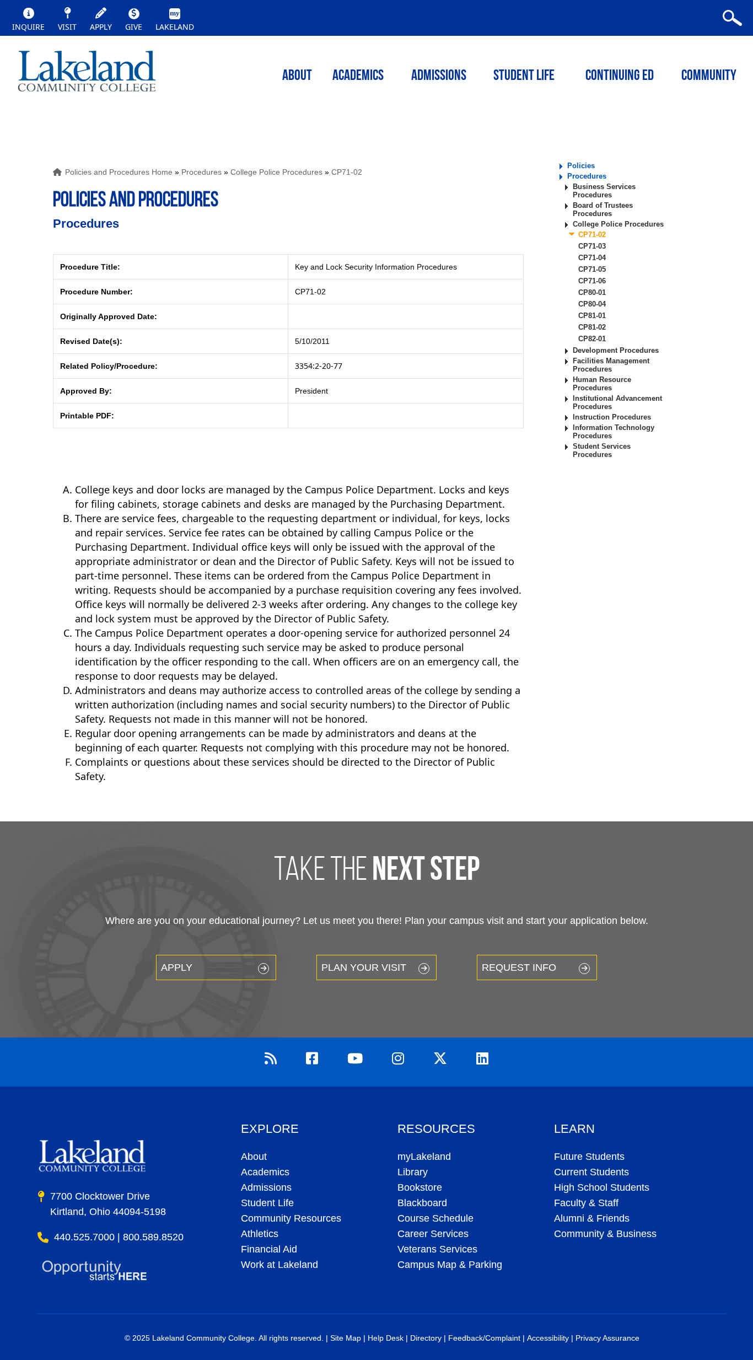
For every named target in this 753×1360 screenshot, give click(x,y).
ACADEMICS (358, 76)
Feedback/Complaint (484, 1338)
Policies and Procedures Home (119, 172)
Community (708, 76)
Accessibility (548, 1338)
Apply (176, 967)
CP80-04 (592, 304)
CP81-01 (592, 315)
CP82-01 (592, 339)
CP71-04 (592, 258)
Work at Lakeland (279, 1264)
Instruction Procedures (612, 417)
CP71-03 (592, 246)
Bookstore (419, 1187)
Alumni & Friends (592, 1218)
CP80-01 (592, 292)
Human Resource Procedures (602, 383)
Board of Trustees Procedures (603, 209)
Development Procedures (616, 350)
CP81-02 (592, 327)
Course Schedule (435, 1218)
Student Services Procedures (602, 450)
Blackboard (422, 1202)
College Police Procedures (276, 172)
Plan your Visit (363, 967)
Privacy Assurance (607, 1338)
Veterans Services (437, 1249)
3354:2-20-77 (318, 366)
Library (412, 1172)
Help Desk (386, 1338)
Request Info (519, 967)
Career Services (433, 1233)
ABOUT (297, 76)
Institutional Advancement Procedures (617, 402)
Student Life (524, 76)
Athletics (259, 1233)
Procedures (201, 172)
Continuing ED (619, 76)
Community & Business (605, 1233)
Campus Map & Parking (449, 1264)
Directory (426, 1338)
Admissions (438, 76)
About (254, 1156)
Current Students (591, 1172)
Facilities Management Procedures (611, 365)
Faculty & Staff (586, 1202)
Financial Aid (269, 1249)
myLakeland (87, 74)
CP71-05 (592, 269)
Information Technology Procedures (613, 431)
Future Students (589, 1156)
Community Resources (291, 1218)
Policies (581, 166)
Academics (265, 1172)
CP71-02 (346, 172)
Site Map (345, 1338)
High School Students (601, 1187)
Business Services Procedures (604, 190)
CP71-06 (592, 281)
